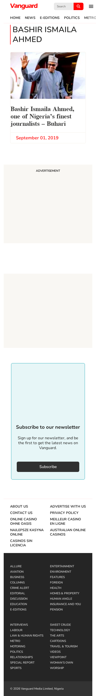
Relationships (21, 657)
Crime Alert (19, 588)
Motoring (17, 646)
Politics (72, 18)
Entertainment (62, 566)
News (30, 18)
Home (15, 18)
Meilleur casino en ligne (65, 521)
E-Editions (50, 18)
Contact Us (21, 513)
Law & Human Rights (26, 636)
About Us (19, 506)
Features (57, 577)
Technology (60, 630)
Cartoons (58, 641)
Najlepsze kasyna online (27, 532)
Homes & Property (64, 593)
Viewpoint (58, 657)
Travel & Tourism (64, 646)
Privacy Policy (64, 513)
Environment (60, 572)
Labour (16, 630)
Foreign (56, 582)
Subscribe (48, 466)
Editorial (17, 593)
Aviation (17, 572)
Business (17, 577)
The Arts (57, 636)
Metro (15, 641)
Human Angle (61, 599)
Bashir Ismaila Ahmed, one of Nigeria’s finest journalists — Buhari (42, 116)
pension (56, 609)
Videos (55, 652)
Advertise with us (68, 506)
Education (18, 604)
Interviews (19, 625)
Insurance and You (65, 604)
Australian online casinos (68, 532)
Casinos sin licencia (21, 543)
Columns (17, 582)
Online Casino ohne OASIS (23, 521)
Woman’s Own (61, 663)
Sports (15, 668)
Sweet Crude (60, 625)
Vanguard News (24, 6)
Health (55, 588)
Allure (16, 566)
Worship (57, 668)
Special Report (22, 663)
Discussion (19, 599)
